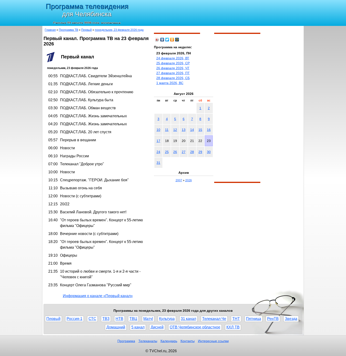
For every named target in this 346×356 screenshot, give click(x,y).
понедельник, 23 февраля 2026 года (119, 30)
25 (167, 152)
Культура (167, 319)
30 (209, 152)
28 (192, 152)
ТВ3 (105, 319)
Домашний (115, 327)
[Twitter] (167, 39)
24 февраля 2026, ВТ (172, 58)
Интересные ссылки (213, 341)
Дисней (157, 327)
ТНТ (236, 319)
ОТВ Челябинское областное (195, 327)
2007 (179, 180)
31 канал (188, 319)
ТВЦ (133, 319)
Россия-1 (74, 319)
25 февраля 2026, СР (173, 63)
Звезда (291, 319)
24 (158, 152)
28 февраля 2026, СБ (173, 78)
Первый (86, 30)
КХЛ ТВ (233, 327)
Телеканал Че (214, 319)
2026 (188, 180)
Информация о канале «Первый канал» (98, 296)
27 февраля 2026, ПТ (173, 73)
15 (200, 130)
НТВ (119, 319)
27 (183, 152)
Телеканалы (147, 341)
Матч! (148, 319)
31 (158, 163)
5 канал (138, 327)
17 (158, 141)
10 (158, 130)
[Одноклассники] (172, 39)
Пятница (253, 319)
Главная (50, 30)
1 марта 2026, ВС (169, 83)
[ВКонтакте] (162, 39)
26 (175, 152)
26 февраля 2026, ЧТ (172, 68)
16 (209, 130)
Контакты (188, 341)
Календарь (169, 341)
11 (167, 130)
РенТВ (273, 319)
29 (200, 152)
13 (183, 130)
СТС (92, 319)
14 (192, 130)
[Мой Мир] (177, 39)
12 (175, 130)
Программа (126, 341)
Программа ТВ (68, 30)
